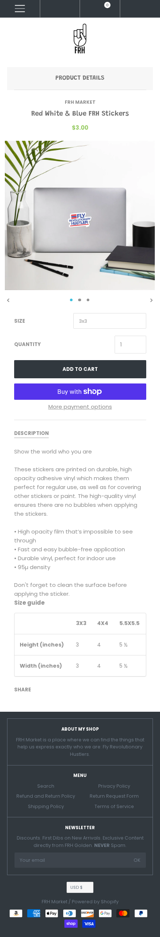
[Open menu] (20, 8)
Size (19, 321)
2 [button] (79, 300)
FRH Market (80, 102)
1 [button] (71, 300)
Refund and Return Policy (45, 796)
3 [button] (88, 300)
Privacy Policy (114, 786)
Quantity (27, 344)
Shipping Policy (46, 806)
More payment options (80, 407)
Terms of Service (114, 806)
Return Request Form (114, 796)
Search (45, 786)
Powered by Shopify (95, 901)
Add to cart (80, 369)
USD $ (76, 887)
